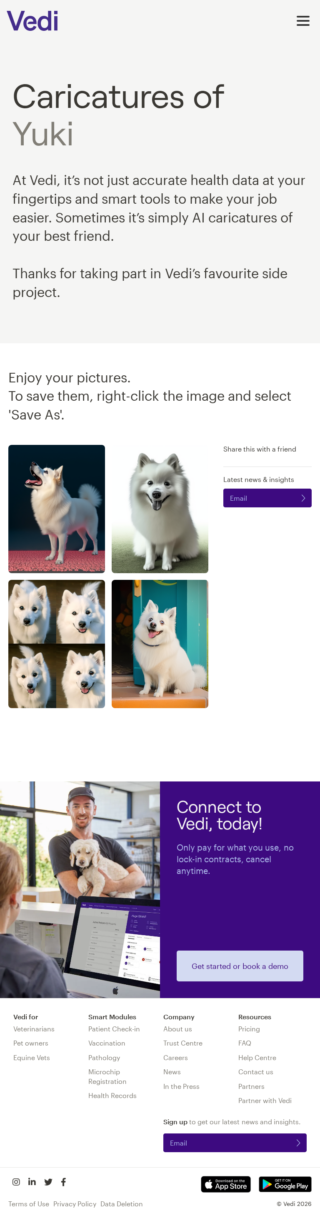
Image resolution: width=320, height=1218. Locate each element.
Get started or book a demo (240, 966)
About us (177, 1029)
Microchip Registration (107, 1076)
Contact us (255, 1072)
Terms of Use (28, 1204)
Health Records (112, 1095)
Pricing (249, 1029)
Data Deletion (121, 1204)
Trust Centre (182, 1043)
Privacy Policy (74, 1204)
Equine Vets (31, 1057)
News (172, 1072)
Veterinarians (34, 1029)
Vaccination (106, 1043)
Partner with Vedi (265, 1100)
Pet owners (30, 1043)
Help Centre (257, 1057)
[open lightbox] (56, 509)
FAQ (244, 1043)
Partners (251, 1086)
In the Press (181, 1086)
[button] (302, 20)
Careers (175, 1057)
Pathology (104, 1057)
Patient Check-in (114, 1029)
